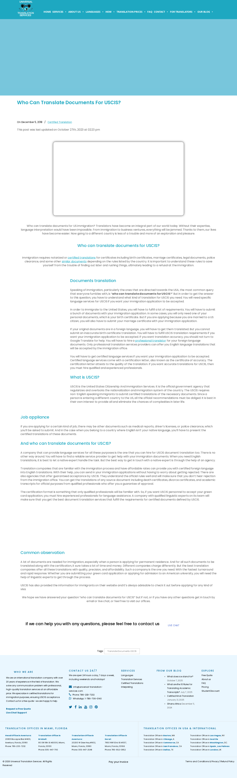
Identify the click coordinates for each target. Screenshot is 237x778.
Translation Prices (129, 11)
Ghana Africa (174, 703)
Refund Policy (227, 761)
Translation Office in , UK (205, 749)
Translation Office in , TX (158, 749)
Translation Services (131, 679)
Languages (93, 11)
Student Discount (210, 690)
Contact (159, 11)
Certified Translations (132, 683)
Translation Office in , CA (161, 742)
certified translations (82, 258)
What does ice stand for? (180, 676)
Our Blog (203, 11)
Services (57, 11)
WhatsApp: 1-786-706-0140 (86, 698)
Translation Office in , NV (207, 735)
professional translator (150, 341)
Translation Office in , (209, 746)
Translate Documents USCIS (122, 651)
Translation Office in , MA (159, 735)
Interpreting (127, 686)
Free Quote (207, 675)
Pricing (205, 686)
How (108, 11)
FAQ (149, 11)
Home (47, 11)
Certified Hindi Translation (180, 695)
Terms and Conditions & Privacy (202, 761)
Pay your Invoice (118, 762)
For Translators (181, 11)
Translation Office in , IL (158, 739)
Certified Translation (60, 122)
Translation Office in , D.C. (208, 742)
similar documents (74, 261)
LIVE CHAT (173, 625)
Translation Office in (204, 739)
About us (74, 11)
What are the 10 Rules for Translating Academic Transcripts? (179, 688)
